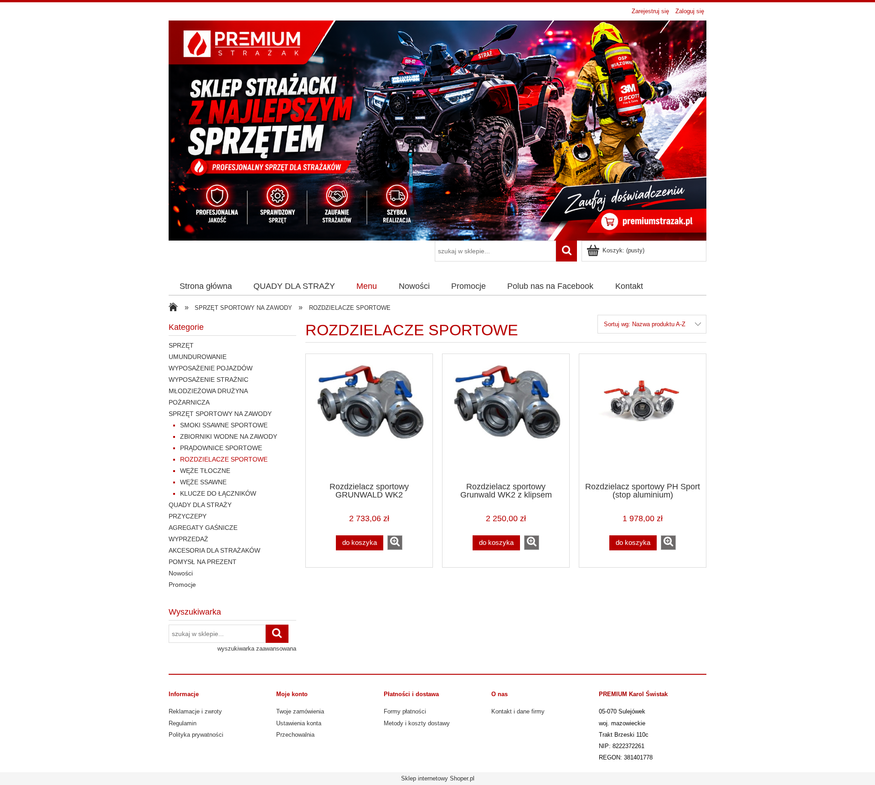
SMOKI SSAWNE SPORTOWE (224, 425)
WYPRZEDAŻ (188, 539)
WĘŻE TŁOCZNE (205, 470)
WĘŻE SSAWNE (203, 482)
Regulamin (182, 723)
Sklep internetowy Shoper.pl (437, 778)
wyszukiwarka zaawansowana (256, 648)
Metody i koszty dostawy (417, 723)
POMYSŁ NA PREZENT (203, 561)
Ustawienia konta (298, 723)
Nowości (181, 573)
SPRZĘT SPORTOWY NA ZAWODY (220, 413)
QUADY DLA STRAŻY (200, 504)
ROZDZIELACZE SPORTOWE (224, 459)
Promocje (182, 584)
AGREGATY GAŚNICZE (203, 527)
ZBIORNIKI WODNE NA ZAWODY (228, 436)
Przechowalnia (295, 734)
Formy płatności (405, 711)
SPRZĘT (181, 345)
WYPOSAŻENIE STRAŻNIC (208, 379)
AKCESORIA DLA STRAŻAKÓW (214, 550)
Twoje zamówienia (300, 711)
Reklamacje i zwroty (195, 711)
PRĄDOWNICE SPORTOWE (221, 448)
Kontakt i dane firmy (518, 711)
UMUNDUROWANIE (197, 356)
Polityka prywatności (196, 734)
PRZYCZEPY (187, 516)
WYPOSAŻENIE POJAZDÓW (210, 368)
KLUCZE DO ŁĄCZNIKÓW (218, 493)
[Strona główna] (437, 129)
